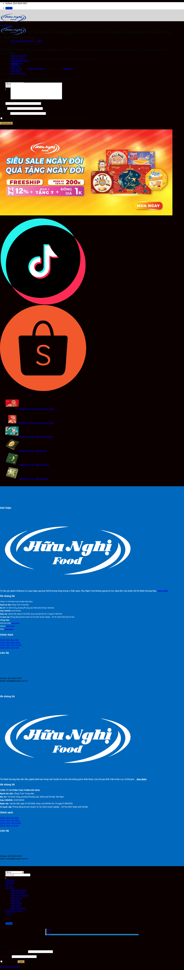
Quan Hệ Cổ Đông (13, 76)
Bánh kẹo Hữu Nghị (20, 61)
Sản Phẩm (10, 888)
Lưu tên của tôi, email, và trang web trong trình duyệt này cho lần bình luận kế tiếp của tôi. (44, 118)
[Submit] (5, 878)
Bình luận (5, 98)
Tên (2, 103)
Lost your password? (10, 966)
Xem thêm (163, 591)
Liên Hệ (9, 913)
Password (5, 956)
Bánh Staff (16, 71)
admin (40, 41)
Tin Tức (8, 885)
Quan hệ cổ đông (6, 25)
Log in (21, 962)
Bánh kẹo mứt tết (19, 55)
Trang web (5, 113)
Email (3, 108)
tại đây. (15, 64)
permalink (67, 68)
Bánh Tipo (15, 66)
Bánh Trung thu (17, 893)
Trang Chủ (10, 45)
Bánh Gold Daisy (18, 908)
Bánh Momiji (16, 898)
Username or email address (13, 951)
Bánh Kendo (16, 903)
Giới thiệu (9, 882)
